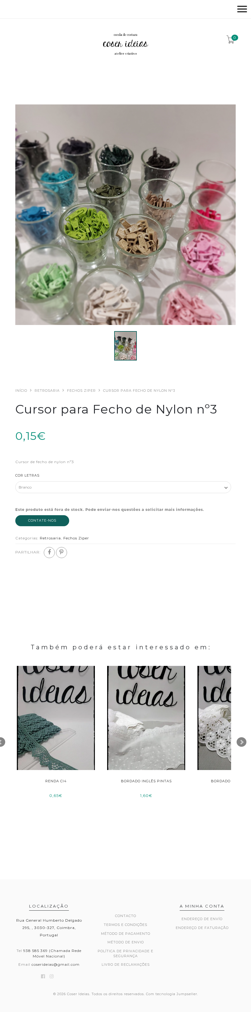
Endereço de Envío (202, 919)
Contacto (125, 916)
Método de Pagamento (125, 933)
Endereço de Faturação (202, 928)
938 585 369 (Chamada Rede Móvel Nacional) (52, 953)
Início (21, 390)
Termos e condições (125, 925)
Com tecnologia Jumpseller (171, 994)
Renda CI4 (56, 781)
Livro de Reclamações (126, 964)
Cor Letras (27, 475)
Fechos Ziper (81, 390)
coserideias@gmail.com (56, 964)
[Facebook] (49, 552)
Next (241, 742)
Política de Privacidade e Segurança (125, 953)
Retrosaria (47, 390)
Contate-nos (42, 520)
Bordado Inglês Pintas (146, 781)
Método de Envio (125, 942)
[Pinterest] (61, 552)
